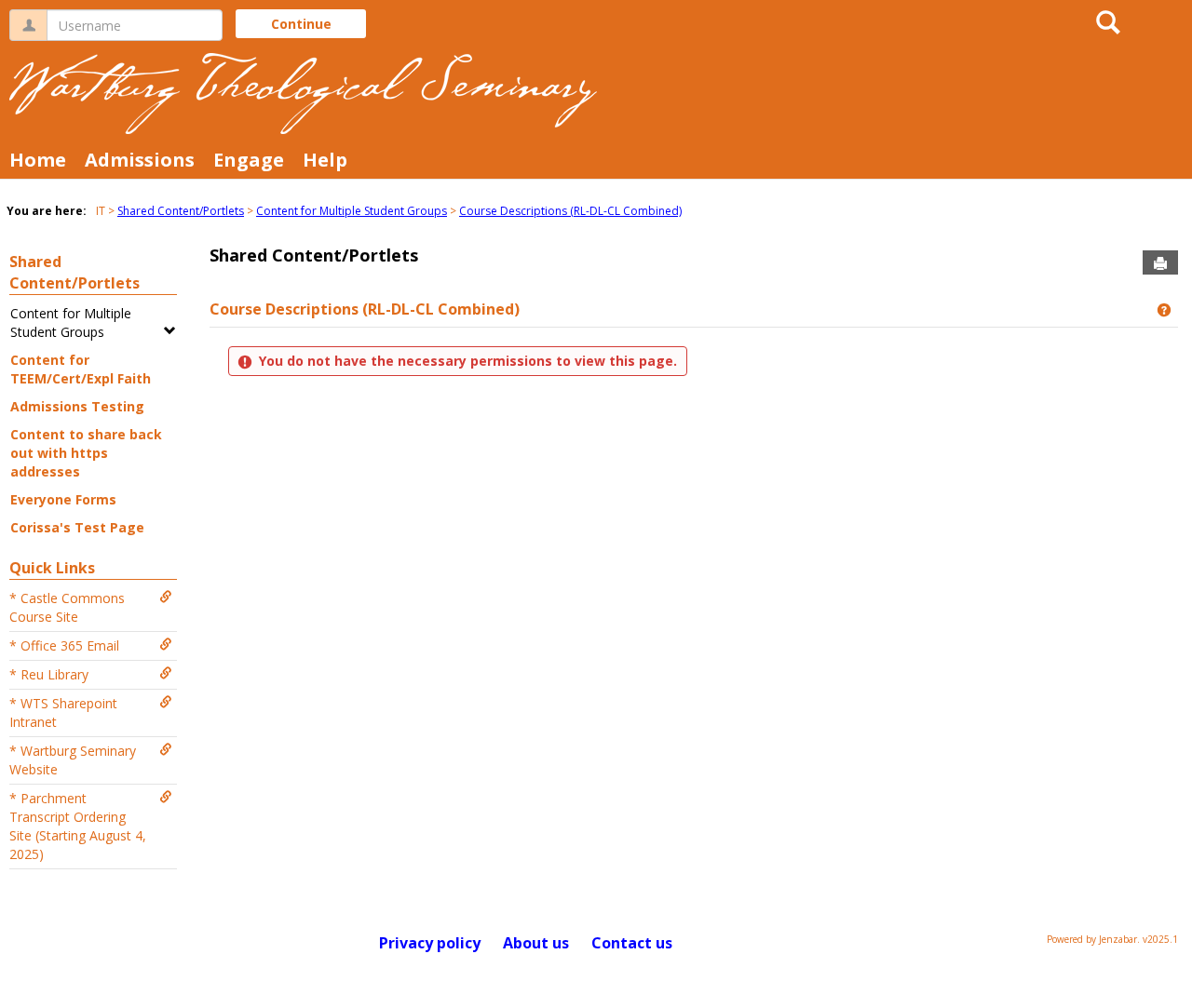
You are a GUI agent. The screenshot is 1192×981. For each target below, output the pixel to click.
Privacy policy (430, 943)
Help (325, 159)
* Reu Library (48, 674)
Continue (301, 24)
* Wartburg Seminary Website (72, 760)
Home (37, 159)
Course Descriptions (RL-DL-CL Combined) (570, 211)
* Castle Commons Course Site (67, 607)
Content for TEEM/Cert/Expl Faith (80, 369)
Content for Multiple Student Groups (351, 211)
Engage (248, 159)
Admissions (140, 159)
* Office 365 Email (64, 645)
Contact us (631, 943)
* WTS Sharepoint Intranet (63, 712)
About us (536, 943)
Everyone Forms (63, 499)
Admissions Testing (77, 406)
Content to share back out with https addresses (86, 452)
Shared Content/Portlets (180, 211)
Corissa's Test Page (77, 527)
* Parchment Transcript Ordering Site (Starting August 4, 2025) (77, 826)
